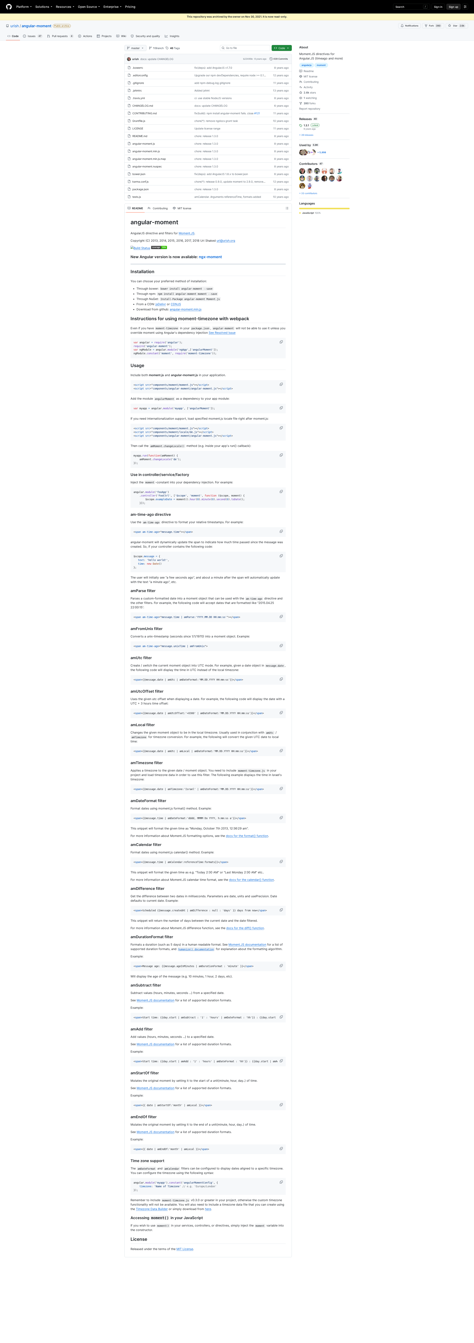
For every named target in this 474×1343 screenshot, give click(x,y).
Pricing (130, 7)
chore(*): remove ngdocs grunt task (216, 120)
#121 (257, 113)
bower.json (138, 174)
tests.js (136, 196)
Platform (22, 7)
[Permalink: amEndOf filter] (128, 1117)
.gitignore (138, 82)
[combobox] (246, 48)
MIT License (184, 1249)
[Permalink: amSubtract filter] (128, 985)
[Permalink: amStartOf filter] (128, 1073)
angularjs (307, 65)
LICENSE (137, 128)
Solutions (42, 7)
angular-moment (36, 26)
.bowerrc (137, 67)
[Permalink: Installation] (128, 271)
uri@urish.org (226, 240)
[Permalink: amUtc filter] (128, 658)
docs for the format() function (247, 836)
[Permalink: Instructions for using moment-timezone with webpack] (128, 318)
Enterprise (111, 7)
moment (321, 65)
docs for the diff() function (245, 928)
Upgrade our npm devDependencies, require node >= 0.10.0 (231, 75)
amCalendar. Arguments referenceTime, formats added (227, 196)
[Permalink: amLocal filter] (128, 725)
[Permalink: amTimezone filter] (128, 763)
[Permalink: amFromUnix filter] (128, 628)
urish (14, 26)
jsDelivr (161, 304)
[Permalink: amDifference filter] (128, 888)
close (250, 113)
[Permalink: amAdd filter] (128, 1029)
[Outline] (287, 208)
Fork (434, 25)
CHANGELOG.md (142, 105)
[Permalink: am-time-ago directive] (128, 514)
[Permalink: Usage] (128, 365)
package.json (140, 189)
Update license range (207, 128)
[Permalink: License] (128, 1239)
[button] (281, 341)
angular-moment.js (143, 143)
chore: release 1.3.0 (206, 136)
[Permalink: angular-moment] (128, 222)
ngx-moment (210, 257)
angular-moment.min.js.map (149, 158)
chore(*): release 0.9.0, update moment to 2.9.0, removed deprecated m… (239, 181)
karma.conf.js (140, 181)
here (208, 1209)
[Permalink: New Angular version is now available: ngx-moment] (128, 256)
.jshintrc (137, 90)
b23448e (248, 58)
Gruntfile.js (138, 120)
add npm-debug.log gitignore (212, 82)
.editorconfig (140, 75)
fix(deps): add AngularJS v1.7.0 (213, 67)
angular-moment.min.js (146, 151)
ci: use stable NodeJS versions (213, 98)
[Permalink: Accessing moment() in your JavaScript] (128, 1218)
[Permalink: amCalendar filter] (128, 844)
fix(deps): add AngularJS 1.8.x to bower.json (221, 174)
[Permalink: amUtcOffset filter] (128, 691)
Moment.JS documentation (247, 944)
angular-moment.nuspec (147, 166)
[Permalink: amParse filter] (128, 591)
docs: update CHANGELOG (156, 59)
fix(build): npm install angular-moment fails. (220, 113)
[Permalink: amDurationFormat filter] (128, 937)
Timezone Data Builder (152, 1209)
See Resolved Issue (222, 332)
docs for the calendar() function (251, 880)
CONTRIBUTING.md (144, 113)
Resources (63, 7)
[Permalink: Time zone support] (128, 1161)
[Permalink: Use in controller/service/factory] (128, 474)
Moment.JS (186, 233)
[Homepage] (9, 7)
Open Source (87, 7)
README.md (139, 136)
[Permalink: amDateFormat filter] (128, 801)
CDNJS (176, 304)
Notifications (411, 25)
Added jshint (202, 90)
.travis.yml (138, 98)
